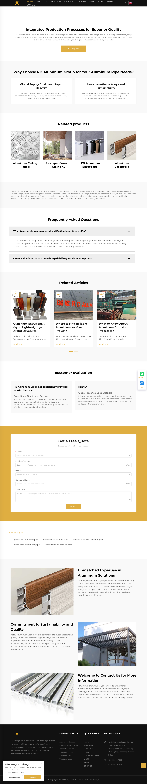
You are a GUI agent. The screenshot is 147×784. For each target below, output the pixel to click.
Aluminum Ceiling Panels (25, 165)
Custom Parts (65, 756)
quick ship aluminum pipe (27, 545)
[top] (143, 765)
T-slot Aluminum (66, 759)
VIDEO (101, 1)
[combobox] (20, 465)
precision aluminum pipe (26, 539)
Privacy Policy (91, 779)
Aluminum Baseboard (122, 165)
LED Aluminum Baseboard (90, 165)
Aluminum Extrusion (68, 742)
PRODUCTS (55, 1)
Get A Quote (73, 49)
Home (30, 1)
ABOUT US (41, 1)
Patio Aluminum (66, 752)
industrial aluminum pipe (55, 539)
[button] (71, 351)
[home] (17, 3)
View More (17, 344)
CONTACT (31, 5)
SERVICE (68, 1)
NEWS (110, 1)
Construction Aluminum (69, 745)
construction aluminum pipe (58, 545)
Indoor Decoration (67, 749)
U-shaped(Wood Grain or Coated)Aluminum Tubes (57, 165)
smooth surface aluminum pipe (88, 539)
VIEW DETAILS (25, 145)
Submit (73, 506)
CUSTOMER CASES (85, 1)
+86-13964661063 (115, 760)
